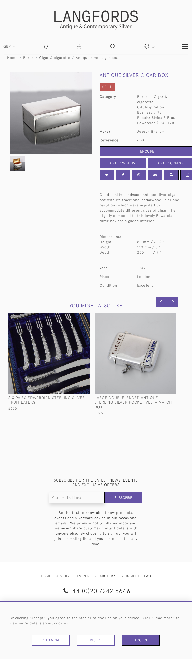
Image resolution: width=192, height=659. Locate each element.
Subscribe (123, 498)
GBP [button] (8, 46)
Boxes (28, 58)
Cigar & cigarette (54, 58)
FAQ (147, 576)
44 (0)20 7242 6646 (100, 590)
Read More (51, 640)
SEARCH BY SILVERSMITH (117, 576)
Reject (96, 640)
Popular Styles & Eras (156, 118)
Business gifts (149, 112)
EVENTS (83, 576)
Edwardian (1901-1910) (157, 123)
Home (12, 58)
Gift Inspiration (150, 107)
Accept (141, 640)
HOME (46, 576)
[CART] (45, 46)
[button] (79, 46)
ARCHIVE (64, 576)
